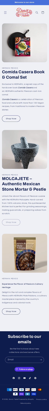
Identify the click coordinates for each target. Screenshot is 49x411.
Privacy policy (41, 399)
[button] (5, 12)
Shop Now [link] (11, 222)
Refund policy (25, 403)
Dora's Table (13, 399)
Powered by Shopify (26, 399)
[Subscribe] (41, 360)
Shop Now (11, 119)
